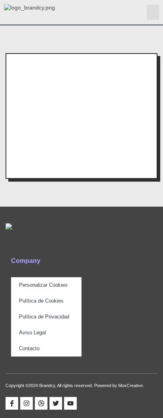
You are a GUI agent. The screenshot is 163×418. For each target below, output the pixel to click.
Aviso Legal (32, 333)
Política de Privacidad (44, 317)
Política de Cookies (41, 301)
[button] (153, 12)
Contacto (29, 348)
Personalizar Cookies (43, 285)
